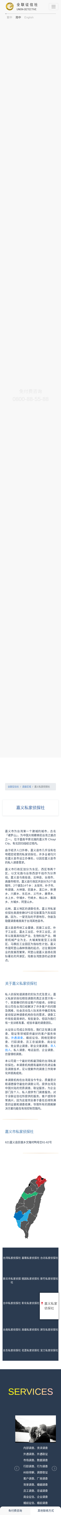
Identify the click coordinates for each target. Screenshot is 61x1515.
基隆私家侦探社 (30, 1258)
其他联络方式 (46, 1510)
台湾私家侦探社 (12, 1258)
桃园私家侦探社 (30, 1278)
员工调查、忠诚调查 (35, 1490)
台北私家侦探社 (49, 1258)
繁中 (9, 17)
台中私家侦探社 (12, 1303)
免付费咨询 (15, 1510)
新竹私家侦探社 (49, 1278)
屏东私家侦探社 (49, 1329)
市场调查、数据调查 (35, 1460)
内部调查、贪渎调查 (35, 1448)
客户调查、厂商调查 (35, 1478)
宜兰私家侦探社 (49, 1350)
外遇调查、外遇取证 (35, 1454)
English (29, 17)
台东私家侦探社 (12, 1350)
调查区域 (26, 786)
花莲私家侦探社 (30, 1350)
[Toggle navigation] (53, 6)
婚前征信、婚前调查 (35, 1503)
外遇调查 (17, 1037)
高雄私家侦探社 (30, 1329)
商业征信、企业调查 (35, 1496)
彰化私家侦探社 (30, 1303)
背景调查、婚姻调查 (35, 1484)
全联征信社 (13, 786)
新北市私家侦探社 (12, 1280)
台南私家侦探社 (12, 1329)
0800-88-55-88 (31, 399)
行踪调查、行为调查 (35, 1466)
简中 (18, 17)
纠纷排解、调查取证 (35, 1472)
